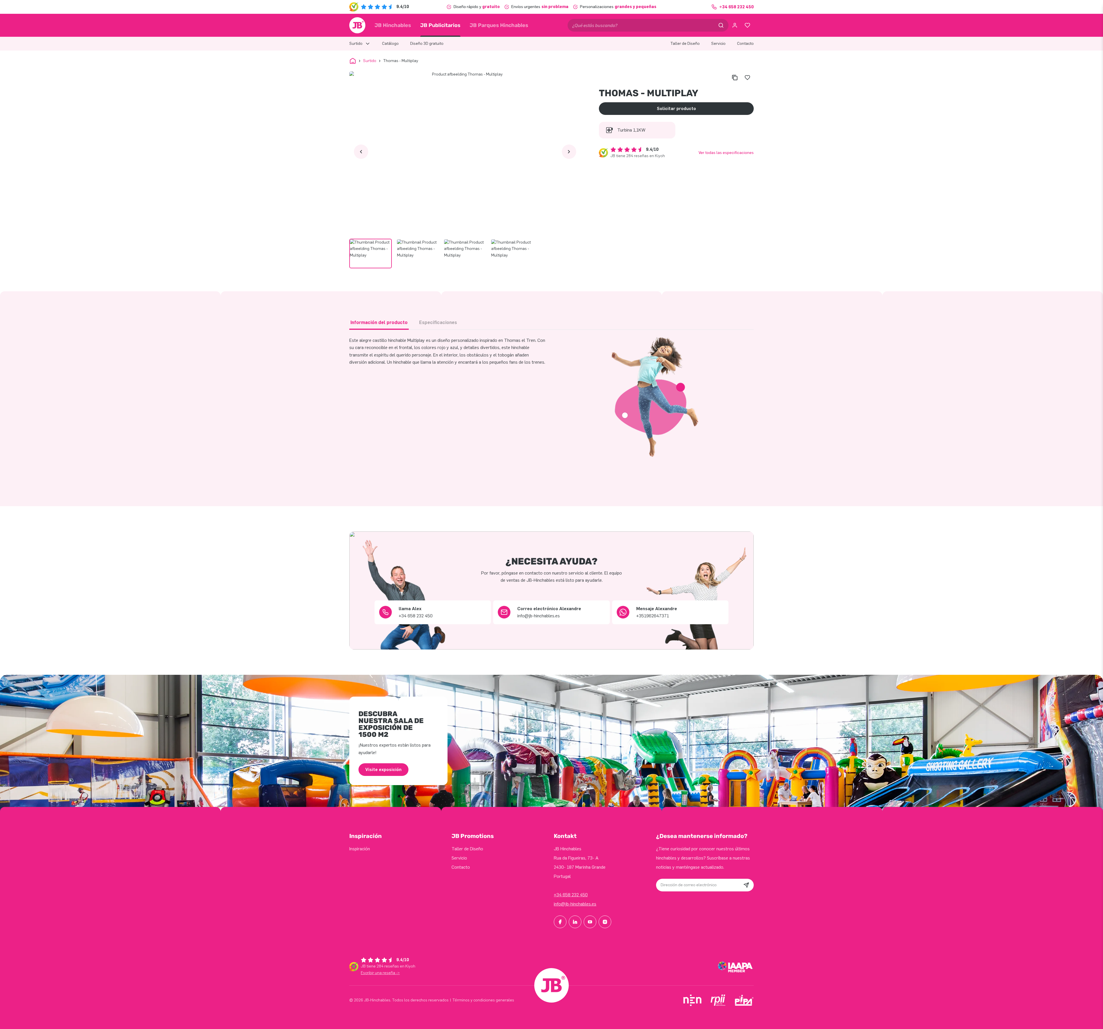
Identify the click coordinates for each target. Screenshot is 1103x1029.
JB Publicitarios (440, 25)
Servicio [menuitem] (718, 43)
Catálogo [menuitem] (390, 43)
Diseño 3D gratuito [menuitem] (426, 43)
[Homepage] (357, 25)
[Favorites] (747, 25)
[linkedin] (575, 922)
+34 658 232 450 (571, 894)
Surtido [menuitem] (355, 43)
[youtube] (590, 922)
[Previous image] (361, 151)
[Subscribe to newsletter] (746, 885)
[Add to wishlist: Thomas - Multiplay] (747, 77)
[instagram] (605, 922)
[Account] (734, 25)
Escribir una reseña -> (380, 972)
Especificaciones (438, 322)
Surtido (369, 60)
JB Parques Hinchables (499, 25)
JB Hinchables (393, 25)
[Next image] (569, 151)
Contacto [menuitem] (745, 43)
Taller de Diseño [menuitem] (685, 43)
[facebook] (560, 922)
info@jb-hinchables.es (575, 904)
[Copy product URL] (734, 77)
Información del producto (379, 322)
